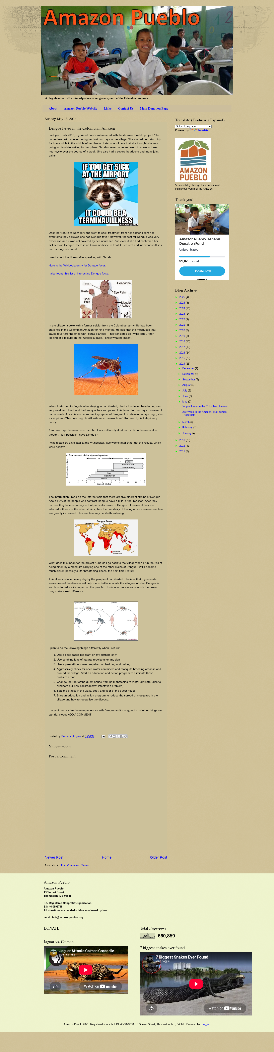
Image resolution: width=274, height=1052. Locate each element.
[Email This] (110, 736)
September (189, 379)
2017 (182, 347)
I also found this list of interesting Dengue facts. (79, 273)
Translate (203, 130)
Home (107, 857)
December (188, 368)
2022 (182, 319)
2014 (182, 363)
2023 (182, 313)
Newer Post (54, 857)
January (187, 433)
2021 (182, 324)
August (186, 384)
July (185, 390)
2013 (182, 440)
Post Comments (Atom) (74, 865)
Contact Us (125, 108)
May (185, 401)
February (187, 427)
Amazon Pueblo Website (80, 108)
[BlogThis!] (114, 736)
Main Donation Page (154, 108)
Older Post (158, 857)
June (185, 396)
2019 (182, 335)
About (53, 108)
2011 (182, 451)
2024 (182, 308)
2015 (182, 358)
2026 (182, 297)
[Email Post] (103, 736)
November (188, 373)
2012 (182, 445)
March (186, 422)
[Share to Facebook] (122, 736)
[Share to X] (118, 736)
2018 (182, 341)
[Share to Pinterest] (126, 736)
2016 (182, 352)
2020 (182, 330)
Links (108, 108)
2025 (182, 302)
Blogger (205, 1024)
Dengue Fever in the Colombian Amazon (205, 406)
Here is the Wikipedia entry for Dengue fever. (77, 265)
